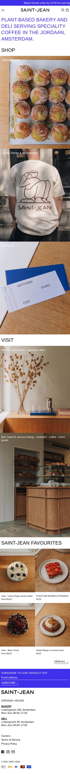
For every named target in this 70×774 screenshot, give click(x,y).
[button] (62, 10)
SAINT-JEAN (14, 762)
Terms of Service (10, 739)
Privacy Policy (9, 743)
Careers (5, 735)
